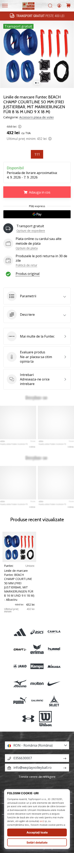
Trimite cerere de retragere (37, 777)
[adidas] (19, 632)
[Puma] (19, 700)
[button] (37, 296)
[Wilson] (45, 718)
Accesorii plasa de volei (36, 117)
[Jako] (19, 666)
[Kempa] (36, 666)
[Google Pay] (37, 214)
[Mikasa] (54, 666)
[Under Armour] (28, 718)
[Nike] (54, 683)
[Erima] (36, 649)
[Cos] (68, 6)
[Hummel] (54, 649)
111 (37, 154)
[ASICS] (36, 632)
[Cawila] (54, 632)
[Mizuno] (19, 683)
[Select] (54, 700)
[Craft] (19, 649)
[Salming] (36, 700)
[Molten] (36, 683)
